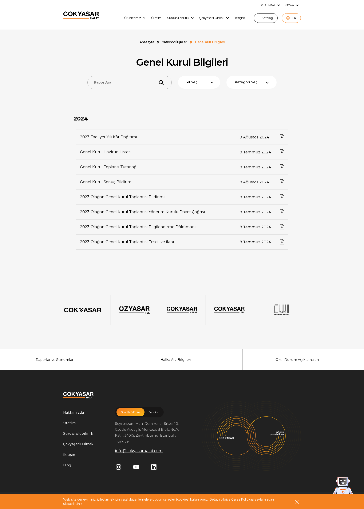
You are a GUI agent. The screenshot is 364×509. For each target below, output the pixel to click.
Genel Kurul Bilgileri (210, 42)
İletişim (69, 455)
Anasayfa (146, 42)
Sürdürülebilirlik (78, 434)
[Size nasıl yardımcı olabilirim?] (342, 486)
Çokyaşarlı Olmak (78, 444)
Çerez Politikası (242, 499)
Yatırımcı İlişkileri (174, 42)
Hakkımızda (73, 412)
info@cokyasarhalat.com (139, 450)
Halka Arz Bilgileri (176, 360)
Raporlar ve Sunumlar (55, 360)
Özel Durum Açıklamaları (297, 360)
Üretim (69, 423)
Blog (67, 465)
